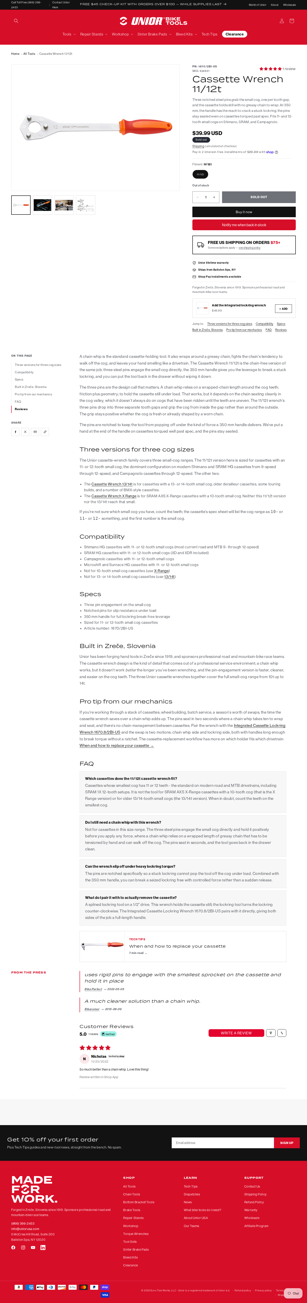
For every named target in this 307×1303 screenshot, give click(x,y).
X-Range (161, 571)
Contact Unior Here (61, 5)
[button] (16, 21)
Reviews (281, 330)
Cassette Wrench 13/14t (111, 484)
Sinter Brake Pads (136, 1250)
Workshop (130, 1226)
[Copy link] (45, 432)
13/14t (169, 576)
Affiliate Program (256, 1226)
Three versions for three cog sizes (229, 323)
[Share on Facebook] (15, 432)
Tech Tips (191, 1186)
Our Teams (191, 1226)
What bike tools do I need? (202, 1210)
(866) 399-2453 (22, 1223)
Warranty (251, 1210)
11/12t (202, 176)
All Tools (29, 54)
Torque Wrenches (136, 1234)
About (274, 5)
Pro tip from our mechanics (244, 330)
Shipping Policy (255, 1194)
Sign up (287, 1143)
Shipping (198, 146)
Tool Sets (130, 1242)
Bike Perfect (93, 989)
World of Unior (258, 5)
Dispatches (192, 1194)
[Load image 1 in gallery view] (21, 205)
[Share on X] (25, 432)
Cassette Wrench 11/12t (55, 54)
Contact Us (252, 1186)
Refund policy (243, 1290)
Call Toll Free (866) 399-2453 (26, 5)
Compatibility (264, 323)
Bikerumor (92, 1009)
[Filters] (271, 1033)
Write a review (236, 1033)
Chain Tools (131, 1194)
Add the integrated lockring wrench (239, 305)
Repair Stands (133, 1218)
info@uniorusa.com (25, 1229)
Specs (281, 323)
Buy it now (244, 212)
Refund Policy (254, 1202)
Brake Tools (131, 1210)
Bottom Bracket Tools (138, 1202)
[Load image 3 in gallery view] (64, 205)
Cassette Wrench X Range (113, 496)
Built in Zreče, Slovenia (207, 330)
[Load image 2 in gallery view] (42, 205)
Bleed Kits (130, 1258)
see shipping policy (249, 247)
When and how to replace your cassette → (117, 745)
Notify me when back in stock (244, 225)
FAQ (269, 330)
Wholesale (289, 5)
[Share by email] (35, 432)
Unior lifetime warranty (213, 262)
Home (15, 54)
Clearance (130, 1265)
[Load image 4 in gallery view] (85, 205)
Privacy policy (263, 1290)
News (188, 1202)
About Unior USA (196, 1218)
